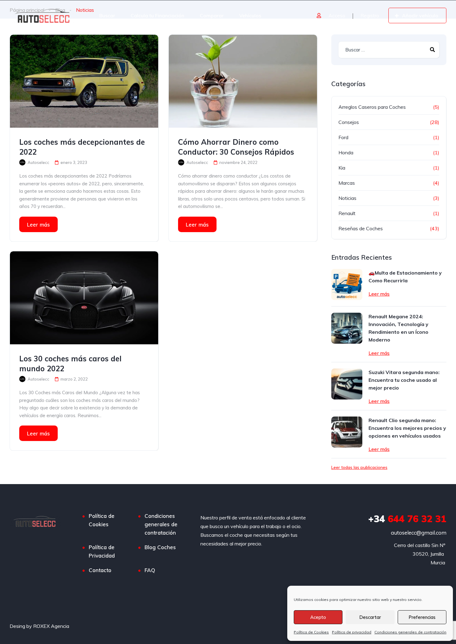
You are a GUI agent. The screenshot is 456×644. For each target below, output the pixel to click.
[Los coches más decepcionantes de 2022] (84, 81)
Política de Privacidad (102, 551)
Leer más (38, 224)
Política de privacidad (351, 632)
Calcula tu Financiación (157, 15)
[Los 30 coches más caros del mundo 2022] (84, 297)
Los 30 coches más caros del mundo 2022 (70, 363)
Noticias (347, 198)
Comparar (212, 15)
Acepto (318, 617)
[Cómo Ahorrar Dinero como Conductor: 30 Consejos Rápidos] (243, 81)
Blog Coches (160, 547)
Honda (345, 152)
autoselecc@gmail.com (418, 532)
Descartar (370, 617)
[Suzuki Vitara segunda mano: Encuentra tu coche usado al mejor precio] (346, 383)
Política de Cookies (311, 632)
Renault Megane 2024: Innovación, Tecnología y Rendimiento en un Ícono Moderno (398, 328)
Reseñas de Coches (360, 228)
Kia (341, 168)
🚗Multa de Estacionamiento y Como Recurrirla (405, 277)
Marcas (346, 183)
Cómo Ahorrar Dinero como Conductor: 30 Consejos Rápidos (236, 147)
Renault (346, 213)
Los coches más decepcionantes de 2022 (82, 147)
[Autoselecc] (43, 15)
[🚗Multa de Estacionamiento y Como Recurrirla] (346, 284)
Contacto (100, 570)
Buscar (107, 15)
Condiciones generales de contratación (410, 632)
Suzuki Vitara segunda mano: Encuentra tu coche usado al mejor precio (404, 380)
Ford (343, 137)
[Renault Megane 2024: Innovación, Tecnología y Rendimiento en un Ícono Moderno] (346, 328)
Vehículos (250, 15)
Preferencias (422, 617)
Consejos (348, 122)
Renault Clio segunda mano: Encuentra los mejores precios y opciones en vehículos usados (407, 428)
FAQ (150, 570)
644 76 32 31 (407, 519)
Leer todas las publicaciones (359, 467)
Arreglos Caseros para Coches (372, 107)
